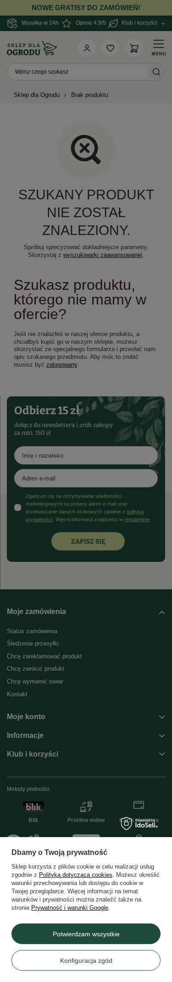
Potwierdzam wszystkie (86, 934)
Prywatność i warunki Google (69, 907)
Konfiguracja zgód (86, 960)
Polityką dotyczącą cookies (75, 874)
